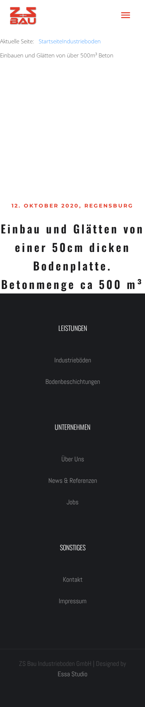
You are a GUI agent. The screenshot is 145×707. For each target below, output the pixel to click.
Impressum (73, 601)
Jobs (72, 502)
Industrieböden (72, 360)
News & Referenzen (72, 480)
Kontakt (73, 579)
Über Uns (72, 459)
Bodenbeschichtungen (72, 381)
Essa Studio (72, 674)
